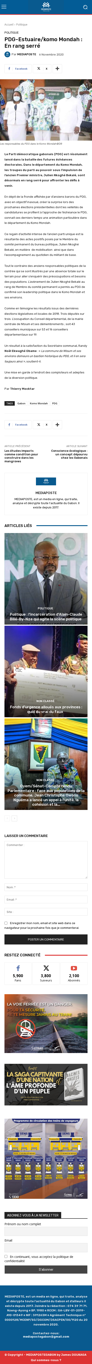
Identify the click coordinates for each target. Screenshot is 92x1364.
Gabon (21, 403)
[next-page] (14, 818)
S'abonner (74, 966)
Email (8, 1240)
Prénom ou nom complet (22, 1224)
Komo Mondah (39, 403)
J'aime (18, 966)
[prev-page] (7, 818)
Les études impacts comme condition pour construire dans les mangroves (21, 456)
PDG (54, 403)
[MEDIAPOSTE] (8, 54)
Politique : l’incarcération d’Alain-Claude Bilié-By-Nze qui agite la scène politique (46, 616)
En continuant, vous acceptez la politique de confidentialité (38, 1259)
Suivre (46, 966)
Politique (21, 24)
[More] (57, 68)
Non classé (45, 701)
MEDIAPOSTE (26, 54)
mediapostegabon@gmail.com (46, 1336)
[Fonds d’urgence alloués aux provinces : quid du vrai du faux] (46, 671)
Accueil (8, 24)
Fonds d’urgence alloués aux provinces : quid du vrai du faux (46, 709)
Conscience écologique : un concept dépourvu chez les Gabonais (69, 454)
